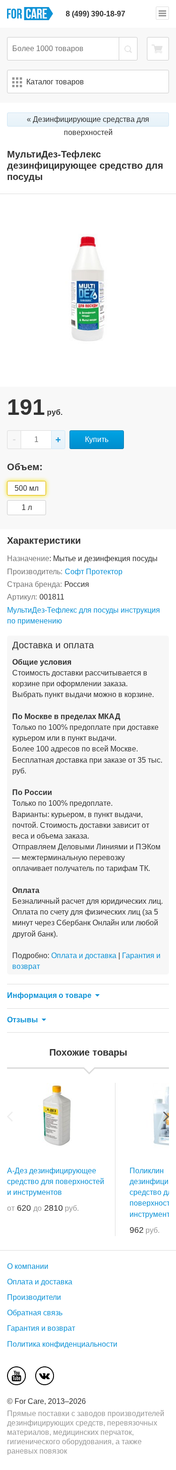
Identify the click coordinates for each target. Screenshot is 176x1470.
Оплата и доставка (83, 956)
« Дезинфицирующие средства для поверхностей (88, 121)
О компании (27, 1266)
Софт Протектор (93, 572)
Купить (96, 439)
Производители (34, 1297)
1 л (27, 507)
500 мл (26, 488)
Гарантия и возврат (41, 1328)
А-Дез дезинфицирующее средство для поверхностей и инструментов (55, 1181)
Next (166, 1116)
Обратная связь (34, 1313)
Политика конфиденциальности (62, 1344)
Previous (10, 1116)
